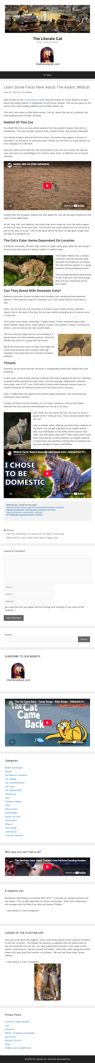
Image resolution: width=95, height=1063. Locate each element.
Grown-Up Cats (13, 816)
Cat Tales (9, 786)
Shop (7, 1044)
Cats (7, 798)
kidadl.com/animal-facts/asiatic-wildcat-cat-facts (31, 510)
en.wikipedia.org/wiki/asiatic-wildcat (24, 515)
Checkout (9, 1029)
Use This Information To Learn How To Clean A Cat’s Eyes (35, 534)
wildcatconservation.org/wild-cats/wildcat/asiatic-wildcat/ (35, 507)
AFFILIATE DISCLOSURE (17, 1022)
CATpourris (10, 794)
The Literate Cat (47, 38)
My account (10, 1037)
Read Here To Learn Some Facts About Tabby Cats (32, 537)
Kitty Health (11, 828)
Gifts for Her (11, 809)
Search (8, 634)
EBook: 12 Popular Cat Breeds (20, 1033)
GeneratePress (63, 1059)
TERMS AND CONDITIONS (18, 1048)
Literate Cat (11, 831)
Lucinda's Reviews (14, 835)
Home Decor (11, 820)
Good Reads (11, 813)
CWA (7, 805)
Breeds (10, 530)
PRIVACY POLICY (13, 1040)
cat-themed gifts (13, 790)
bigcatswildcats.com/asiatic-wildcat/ (24, 512)
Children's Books (13, 801)
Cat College (10, 779)
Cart (7, 1025)
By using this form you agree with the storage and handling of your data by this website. (44, 608)
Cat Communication (14, 782)
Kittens (8, 824)
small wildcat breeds (34, 100)
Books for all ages (14, 767)
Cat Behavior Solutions (16, 775)
